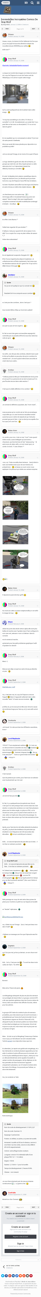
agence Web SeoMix (26, 1285)
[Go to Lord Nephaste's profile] (4, 739)
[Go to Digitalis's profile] (4, 946)
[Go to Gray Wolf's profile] (4, 59)
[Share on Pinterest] (31, 1275)
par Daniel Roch (17, 1283)
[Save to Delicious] (16, 1275)
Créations (25, 24)
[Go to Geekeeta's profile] (4, 721)
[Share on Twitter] (2, 1275)
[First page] (2, 28)
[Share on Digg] (13, 1275)
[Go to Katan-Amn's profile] (4, 431)
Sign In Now (20, 1251)
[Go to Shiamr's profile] (4, 35)
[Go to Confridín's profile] (4, 1193)
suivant (9, 1041)
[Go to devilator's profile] (4, 276)
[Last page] (38, 28)
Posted (16, 36)
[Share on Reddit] (20, 1275)
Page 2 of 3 (20, 29)
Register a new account (20, 1236)
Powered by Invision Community (20, 1294)
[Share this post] (37, 36)
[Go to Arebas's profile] (4, 371)
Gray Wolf (6, 24)
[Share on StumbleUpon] (24, 1275)
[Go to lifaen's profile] (4, 623)
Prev (7, 28)
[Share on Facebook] (6, 1275)
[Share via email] (27, 1275)
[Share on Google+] (9, 1275)
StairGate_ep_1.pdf (8, 687)
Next (33, 28)
